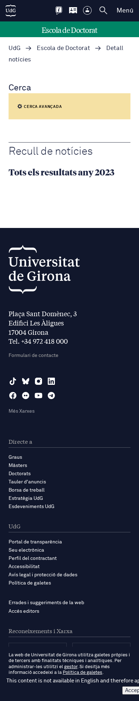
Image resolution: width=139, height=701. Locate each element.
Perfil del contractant (33, 558)
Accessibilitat (24, 566)
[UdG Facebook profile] (13, 395)
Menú (125, 11)
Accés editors (24, 611)
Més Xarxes (22, 411)
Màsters (18, 465)
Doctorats (20, 473)
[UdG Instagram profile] (38, 381)
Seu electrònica (26, 550)
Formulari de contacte (33, 355)
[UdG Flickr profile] (25, 395)
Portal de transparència (35, 542)
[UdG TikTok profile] (13, 381)
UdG (15, 48)
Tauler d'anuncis (27, 481)
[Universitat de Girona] (44, 271)
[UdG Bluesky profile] (25, 381)
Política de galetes (30, 583)
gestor (70, 667)
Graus (15, 457)
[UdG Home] (10, 10)
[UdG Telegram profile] (51, 395)
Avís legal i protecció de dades (43, 574)
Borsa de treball (27, 490)
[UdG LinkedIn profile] (51, 381)
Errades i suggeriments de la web (46, 602)
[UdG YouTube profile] (38, 395)
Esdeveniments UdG (32, 506)
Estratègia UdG (26, 498)
